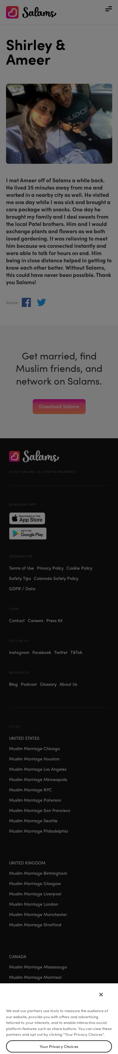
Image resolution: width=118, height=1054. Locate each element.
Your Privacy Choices (59, 1046)
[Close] (101, 994)
